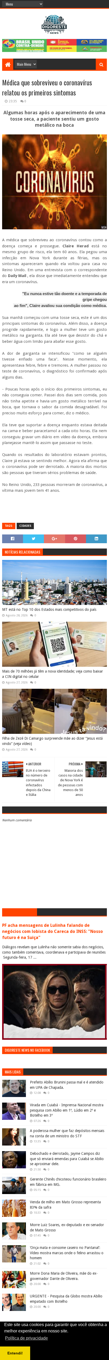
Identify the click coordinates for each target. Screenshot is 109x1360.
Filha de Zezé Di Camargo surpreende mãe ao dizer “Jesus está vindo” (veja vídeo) (52, 741)
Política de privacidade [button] (26, 1338)
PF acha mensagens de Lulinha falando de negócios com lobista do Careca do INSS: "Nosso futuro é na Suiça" (52, 931)
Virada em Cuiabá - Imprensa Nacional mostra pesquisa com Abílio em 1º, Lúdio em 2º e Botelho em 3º (66, 1110)
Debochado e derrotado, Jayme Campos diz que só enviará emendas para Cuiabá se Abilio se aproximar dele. (67, 1158)
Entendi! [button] (15, 1353)
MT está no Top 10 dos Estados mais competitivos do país (49, 609)
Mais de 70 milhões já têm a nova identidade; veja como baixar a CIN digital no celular (52, 674)
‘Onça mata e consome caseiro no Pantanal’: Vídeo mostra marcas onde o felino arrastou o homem (66, 1252)
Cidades (25, 525)
